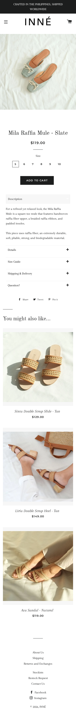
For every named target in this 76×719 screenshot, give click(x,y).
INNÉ (43, 707)
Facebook (40, 692)
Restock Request (38, 678)
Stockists (38, 672)
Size (38, 156)
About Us (38, 652)
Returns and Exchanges (38, 663)
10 (59, 164)
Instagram (40, 698)
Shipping (38, 658)
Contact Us (38, 683)
